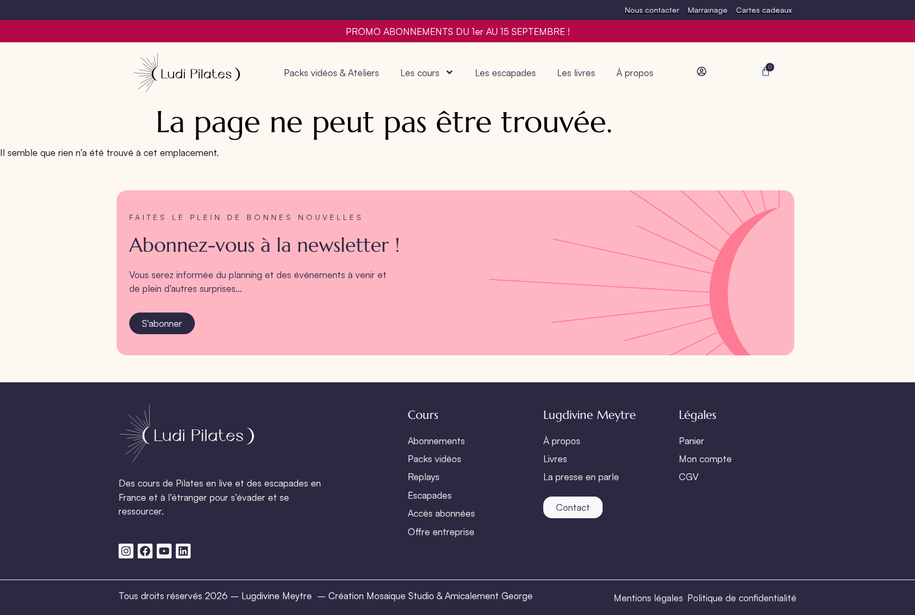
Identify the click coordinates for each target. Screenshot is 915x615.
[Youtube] (164, 551)
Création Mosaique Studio (381, 595)
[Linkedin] (183, 551)
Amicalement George (489, 595)
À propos (634, 72)
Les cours (419, 72)
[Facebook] (145, 551)
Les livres (576, 72)
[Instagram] (126, 551)
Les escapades (505, 72)
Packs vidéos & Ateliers (331, 72)
